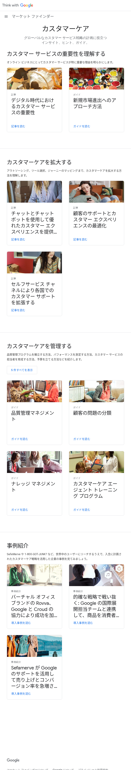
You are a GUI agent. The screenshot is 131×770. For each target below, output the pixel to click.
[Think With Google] (17, 5)
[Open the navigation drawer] (6, 16)
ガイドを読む (81, 126)
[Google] (13, 760)
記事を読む (18, 126)
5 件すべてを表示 (22, 370)
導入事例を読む (21, 623)
